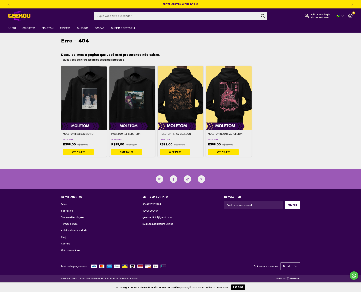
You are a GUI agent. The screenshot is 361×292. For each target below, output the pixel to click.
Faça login (323, 14)
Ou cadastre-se (319, 17)
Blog (63, 237)
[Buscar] (262, 16)
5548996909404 (152, 204)
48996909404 (150, 210)
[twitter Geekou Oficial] (201, 179)
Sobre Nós (67, 210)
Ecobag (100, 28)
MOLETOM (48, 28)
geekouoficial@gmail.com (157, 217)
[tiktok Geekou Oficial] (187, 179)
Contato (65, 243)
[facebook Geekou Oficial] (173, 179)
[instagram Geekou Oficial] (159, 179)
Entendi (238, 287)
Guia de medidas (70, 250)
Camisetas (29, 28)
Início (12, 28)
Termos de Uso (69, 223)
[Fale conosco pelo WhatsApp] (354, 275)
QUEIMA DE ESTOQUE (123, 28)
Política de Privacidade (74, 230)
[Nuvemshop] (288, 279)
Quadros (83, 28)
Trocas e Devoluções (72, 217)
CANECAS (65, 28)
